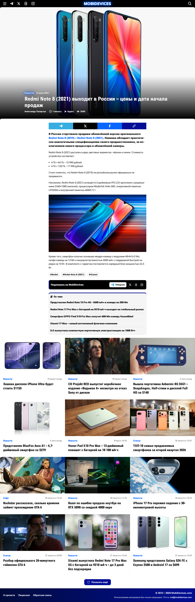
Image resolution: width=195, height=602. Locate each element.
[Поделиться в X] (85, 126)
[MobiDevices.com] (97, 3)
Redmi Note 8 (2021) (90, 138)
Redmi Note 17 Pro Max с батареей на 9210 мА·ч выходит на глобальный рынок (97, 309)
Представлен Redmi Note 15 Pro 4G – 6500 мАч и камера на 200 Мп (89, 302)
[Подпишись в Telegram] (11, 3)
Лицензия (24, 595)
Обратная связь (42, 595)
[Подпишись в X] (18, 3)
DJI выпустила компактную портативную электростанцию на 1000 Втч (92, 330)
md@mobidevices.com (181, 597)
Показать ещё (99, 582)
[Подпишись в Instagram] (33, 3)
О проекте (9, 595)
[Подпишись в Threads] (25, 3)
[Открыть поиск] (189, 3)
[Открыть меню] (4, 3)
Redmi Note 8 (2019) (62, 138)
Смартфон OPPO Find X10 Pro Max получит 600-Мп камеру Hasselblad (91, 316)
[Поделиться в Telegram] (61, 126)
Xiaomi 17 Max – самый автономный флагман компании (83, 323)
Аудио (70, 111)
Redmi (55, 274)
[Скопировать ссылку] (134, 126)
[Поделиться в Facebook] (110, 126)
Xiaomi (94, 274)
